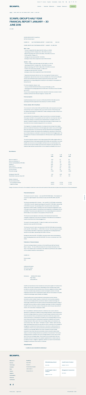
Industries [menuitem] (46, 6)
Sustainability (12, 375)
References (12, 360)
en (69, 1)
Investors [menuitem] (44, 1)
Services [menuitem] (39, 6)
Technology (12, 364)
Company (12, 366)
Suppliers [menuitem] (49, 1)
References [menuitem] (51, 6)
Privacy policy (12, 391)
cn (75, 1)
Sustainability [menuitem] (54, 1)
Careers (11, 371)
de (73, 1)
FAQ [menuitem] (63, 1)
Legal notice (18, 391)
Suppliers (12, 373)
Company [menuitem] (59, 6)
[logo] (15, 6)
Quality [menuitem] (59, 1)
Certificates (12, 379)
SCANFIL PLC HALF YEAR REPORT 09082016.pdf (36, 347)
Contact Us (84, 197)
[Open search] (66, 2)
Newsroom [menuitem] (64, 6)
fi (71, 1)
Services (11, 362)
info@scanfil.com (29, 371)
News (11, 369)
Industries (12, 377)
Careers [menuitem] (38, 1)
